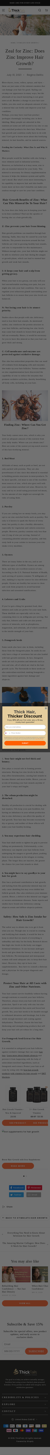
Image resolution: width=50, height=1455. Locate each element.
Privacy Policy (37, 738)
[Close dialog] (46, 708)
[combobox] (7, 733)
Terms (42, 738)
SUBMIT (25, 743)
